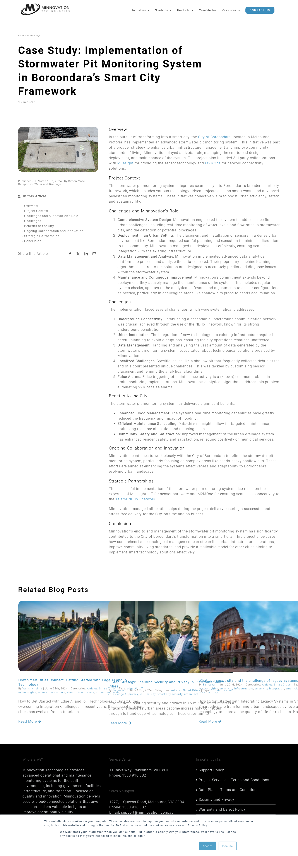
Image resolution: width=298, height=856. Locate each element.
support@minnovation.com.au (147, 812)
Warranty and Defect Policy (222, 809)
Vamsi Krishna (32, 688)
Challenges (32, 221)
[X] (78, 254)
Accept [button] (207, 846)
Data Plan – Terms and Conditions (229, 790)
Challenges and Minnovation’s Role (51, 216)
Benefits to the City (39, 226)
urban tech (191, 694)
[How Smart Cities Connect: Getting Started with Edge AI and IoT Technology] (81, 636)
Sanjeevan (119, 690)
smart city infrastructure (236, 688)
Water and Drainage (47, 184)
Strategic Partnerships (41, 236)
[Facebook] (70, 254)
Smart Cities (191, 690)
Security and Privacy (216, 799)
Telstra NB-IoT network (135, 499)
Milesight (125, 163)
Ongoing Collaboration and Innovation (54, 231)
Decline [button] (227, 846)
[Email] (94, 254)
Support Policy (211, 770)
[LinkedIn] (86, 254)
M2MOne (213, 163)
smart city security (170, 694)
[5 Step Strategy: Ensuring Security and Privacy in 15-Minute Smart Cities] (171, 637)
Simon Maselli (77, 181)
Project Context (36, 211)
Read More (28, 721)
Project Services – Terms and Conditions (234, 780)
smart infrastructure (80, 692)
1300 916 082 (134, 775)
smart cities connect (51, 692)
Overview (31, 206)
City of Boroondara (214, 137)
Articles (92, 688)
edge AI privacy (127, 694)
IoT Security (148, 694)
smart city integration (269, 688)
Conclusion (32, 241)
